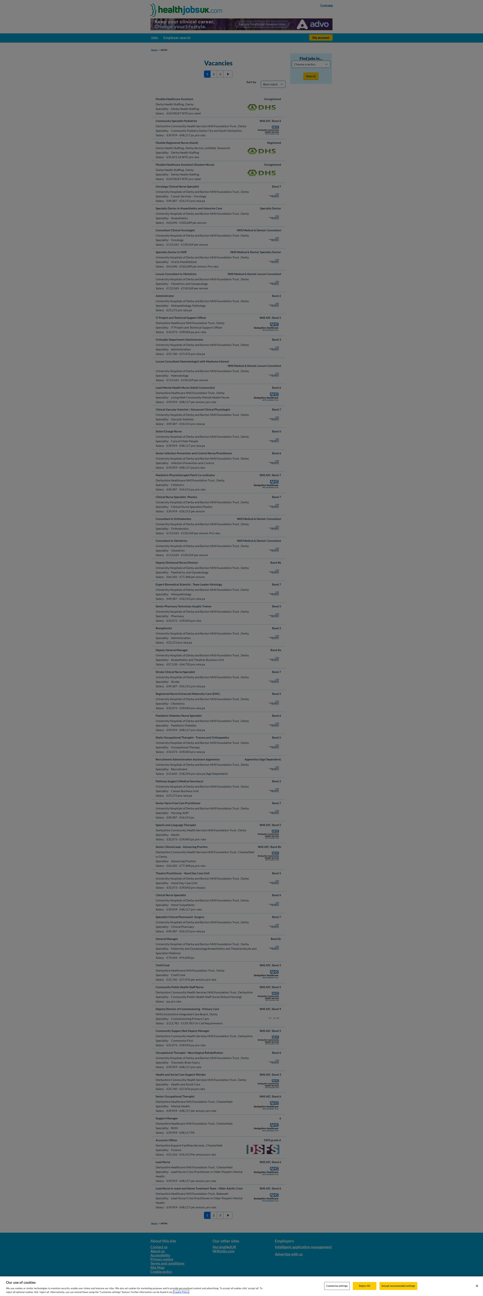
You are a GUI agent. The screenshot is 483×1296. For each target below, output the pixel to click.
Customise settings (337, 1285)
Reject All (364, 1285)
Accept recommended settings (398, 1285)
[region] (241, 1286)
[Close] (477, 1286)
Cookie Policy (181, 1292)
